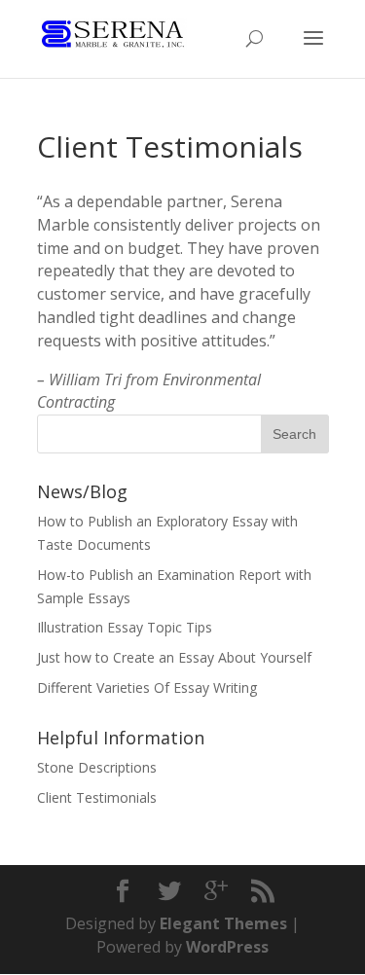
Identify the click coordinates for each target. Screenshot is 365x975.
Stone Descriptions (97, 767)
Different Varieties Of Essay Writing (147, 687)
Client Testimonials (97, 797)
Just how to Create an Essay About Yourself (174, 657)
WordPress (227, 946)
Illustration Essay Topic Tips (124, 627)
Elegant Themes (223, 923)
